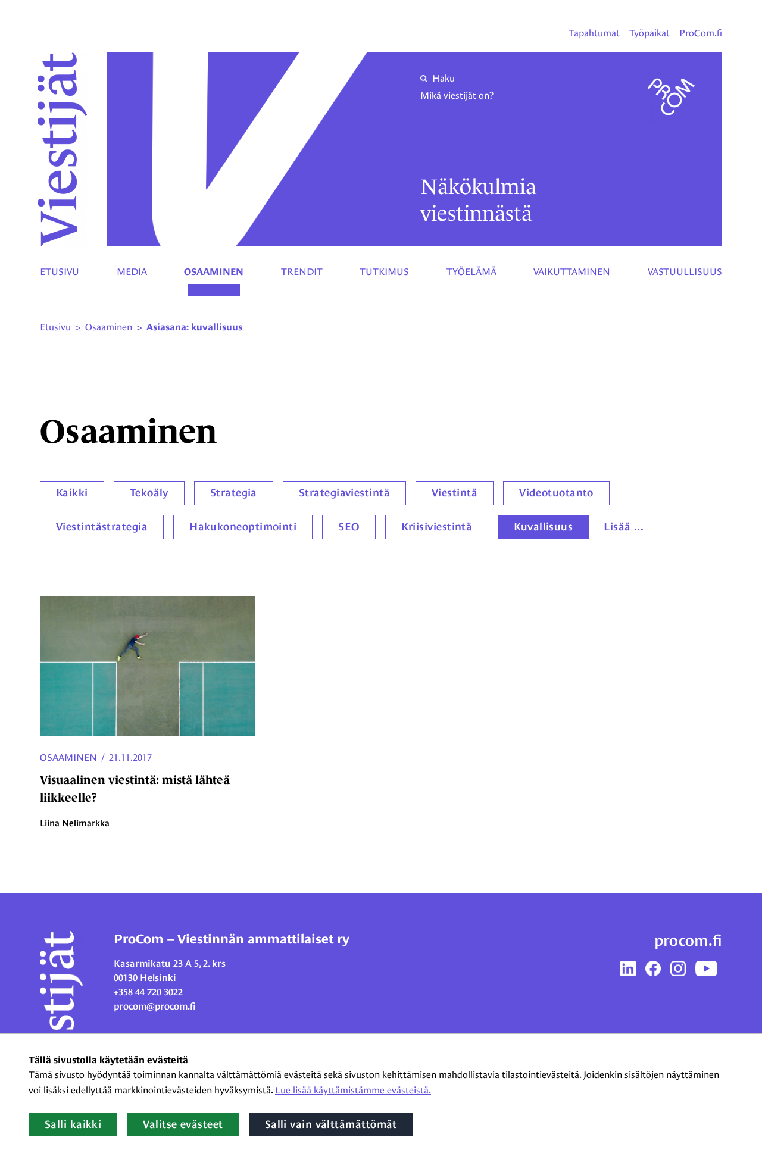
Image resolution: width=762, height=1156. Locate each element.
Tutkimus (384, 271)
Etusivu (59, 271)
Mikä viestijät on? (457, 95)
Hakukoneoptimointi (242, 527)
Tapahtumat (594, 33)
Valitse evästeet (183, 1124)
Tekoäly (149, 493)
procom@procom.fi (155, 1006)
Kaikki (72, 493)
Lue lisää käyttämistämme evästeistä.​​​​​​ (353, 1090)
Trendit (302, 271)
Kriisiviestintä (437, 527)
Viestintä (454, 493)
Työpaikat (649, 33)
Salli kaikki (73, 1124)
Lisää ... (624, 527)
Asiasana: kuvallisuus (194, 327)
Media (132, 271)
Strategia (233, 493)
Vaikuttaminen (571, 271)
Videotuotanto (556, 493)
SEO (348, 527)
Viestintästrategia (102, 527)
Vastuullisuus (685, 271)
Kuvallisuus (543, 527)
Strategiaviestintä (344, 493)
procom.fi (688, 940)
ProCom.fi (700, 33)
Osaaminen (213, 272)
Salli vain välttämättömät (331, 1124)
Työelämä (471, 271)
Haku (443, 78)
